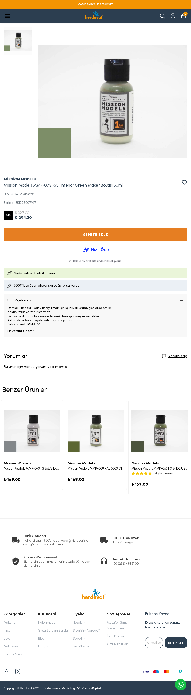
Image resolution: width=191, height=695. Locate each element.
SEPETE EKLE (95, 234)
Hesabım (79, 623)
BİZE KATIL (176, 643)
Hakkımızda (46, 623)
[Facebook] (6, 671)
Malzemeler (13, 646)
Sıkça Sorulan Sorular (53, 631)
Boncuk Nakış (13, 654)
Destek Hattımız (126, 559)
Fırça (7, 631)
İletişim (43, 646)
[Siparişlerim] (173, 15)
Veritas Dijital (91, 688)
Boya (7, 638)
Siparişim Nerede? (86, 631)
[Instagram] (17, 671)
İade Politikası (116, 636)
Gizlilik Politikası (118, 644)
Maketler (10, 623)
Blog (41, 638)
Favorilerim (81, 646)
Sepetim (79, 638)
